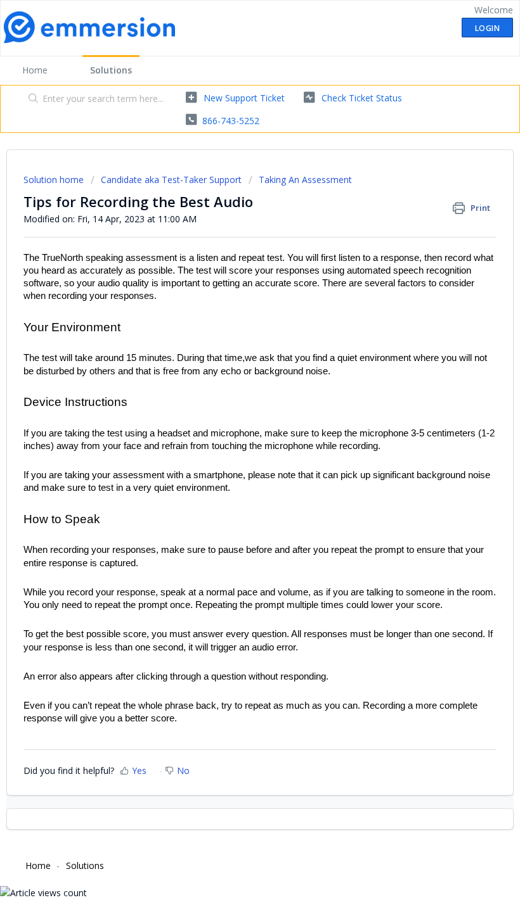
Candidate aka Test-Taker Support (171, 180)
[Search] (30, 99)
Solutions (111, 70)
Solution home (54, 180)
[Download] (236, 446)
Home (35, 70)
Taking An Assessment (305, 180)
